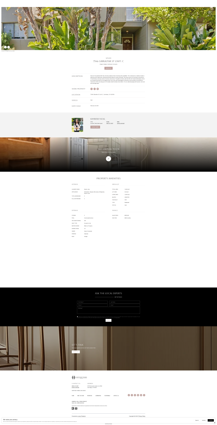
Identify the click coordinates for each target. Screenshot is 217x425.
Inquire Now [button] (108, 68)
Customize (204, 420)
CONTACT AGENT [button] (95, 127)
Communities (98, 395)
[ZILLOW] (141, 395)
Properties (89, 395)
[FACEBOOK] (129, 395)
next (8, 47)
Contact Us (116, 395)
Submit (108, 320)
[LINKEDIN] (135, 395)
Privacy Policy (117, 317)
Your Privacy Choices (108, 423)
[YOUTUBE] (138, 395)
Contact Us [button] (75, 351)
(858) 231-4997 (109, 123)
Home (73, 395)
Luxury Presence (82, 416)
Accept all (210, 420)
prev (5, 47)
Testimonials (107, 395)
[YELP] (144, 395)
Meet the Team (80, 395)
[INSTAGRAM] (132, 395)
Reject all (196, 420)
